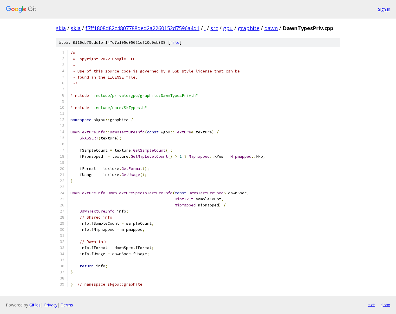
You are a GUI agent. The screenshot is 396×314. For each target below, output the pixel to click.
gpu (228, 28)
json (385, 304)
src (214, 28)
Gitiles (35, 305)
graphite (248, 28)
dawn (271, 28)
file (174, 42)
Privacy (50, 305)
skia (61, 28)
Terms (67, 305)
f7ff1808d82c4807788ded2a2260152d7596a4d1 (142, 28)
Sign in (384, 9)
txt (371, 304)
